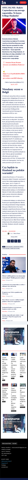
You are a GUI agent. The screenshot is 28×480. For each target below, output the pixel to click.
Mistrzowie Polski (6, 461)
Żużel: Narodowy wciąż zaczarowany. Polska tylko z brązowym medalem (5, 368)
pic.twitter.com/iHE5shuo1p (12, 78)
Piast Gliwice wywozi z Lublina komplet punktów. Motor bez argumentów (14, 398)
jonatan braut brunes (18, 246)
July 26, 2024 (14, 84)
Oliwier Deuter (16, 233)
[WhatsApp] (19, 241)
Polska (4, 231)
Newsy (3, 288)
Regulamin (4, 463)
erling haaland (9, 246)
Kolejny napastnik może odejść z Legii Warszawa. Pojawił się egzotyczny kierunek (12, 316)
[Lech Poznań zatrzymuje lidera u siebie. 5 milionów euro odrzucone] (23, 354)
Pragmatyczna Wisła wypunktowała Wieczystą (5, 393)
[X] (12, 241)
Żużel (4, 380)
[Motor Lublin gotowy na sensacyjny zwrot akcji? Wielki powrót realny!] (14, 265)
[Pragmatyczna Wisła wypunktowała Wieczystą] (5, 385)
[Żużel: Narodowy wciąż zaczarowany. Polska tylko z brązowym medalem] (5, 354)
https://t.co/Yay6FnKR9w (12, 74)
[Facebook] (8, 241)
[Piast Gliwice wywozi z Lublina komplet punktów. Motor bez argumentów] (14, 385)
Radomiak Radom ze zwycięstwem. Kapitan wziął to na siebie (22, 396)
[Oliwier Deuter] (9, 234)
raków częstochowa (15, 248)
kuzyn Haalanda (6, 248)
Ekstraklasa (4, 303)
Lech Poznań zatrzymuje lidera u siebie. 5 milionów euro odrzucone (23, 366)
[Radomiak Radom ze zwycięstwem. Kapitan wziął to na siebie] (23, 385)
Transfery (12, 231)
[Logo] (3, 2)
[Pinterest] (15, 241)
